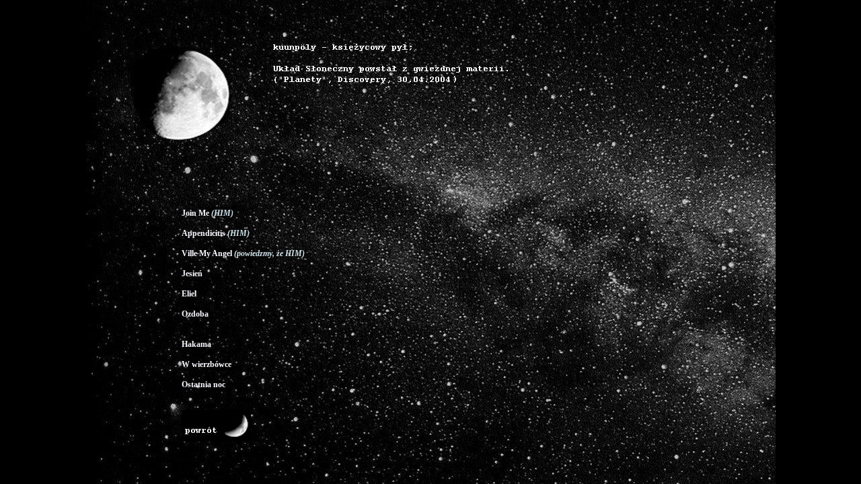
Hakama (196, 344)
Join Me (195, 213)
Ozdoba (195, 314)
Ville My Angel (207, 253)
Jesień (192, 273)
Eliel (189, 293)
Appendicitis (203, 233)
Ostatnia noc (203, 384)
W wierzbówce (206, 364)
